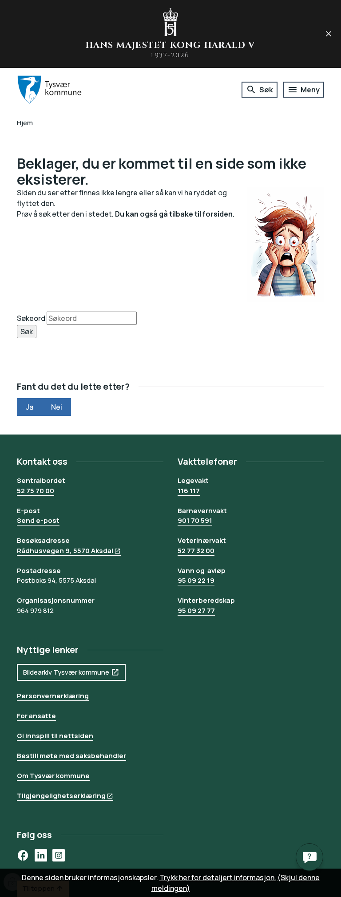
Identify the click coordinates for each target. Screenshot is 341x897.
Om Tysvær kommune (53, 775)
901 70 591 (195, 520)
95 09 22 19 (196, 580)
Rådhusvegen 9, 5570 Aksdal (65, 550)
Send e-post (38, 520)
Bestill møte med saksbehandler (71, 755)
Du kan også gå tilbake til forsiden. (174, 214)
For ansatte (36, 715)
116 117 (189, 490)
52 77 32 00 (196, 550)
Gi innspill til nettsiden (55, 735)
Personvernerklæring (53, 695)
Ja (29, 407)
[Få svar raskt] (309, 857)
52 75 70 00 (35, 490)
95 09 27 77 (196, 610)
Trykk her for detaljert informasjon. (217, 877)
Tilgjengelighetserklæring (61, 795)
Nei (56, 407)
